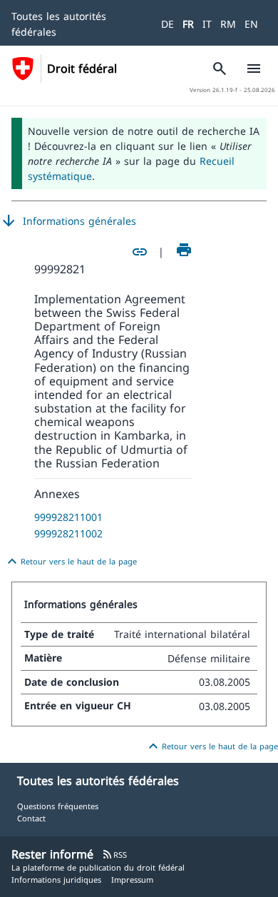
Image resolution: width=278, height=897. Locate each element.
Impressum (132, 879)
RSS (114, 854)
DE (167, 24)
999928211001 (68, 517)
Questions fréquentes (57, 806)
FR (188, 24)
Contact (31, 818)
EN (251, 24)
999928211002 (68, 533)
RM (228, 24)
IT (207, 24)
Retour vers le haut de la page (70, 561)
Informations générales (68, 221)
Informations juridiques (56, 879)
